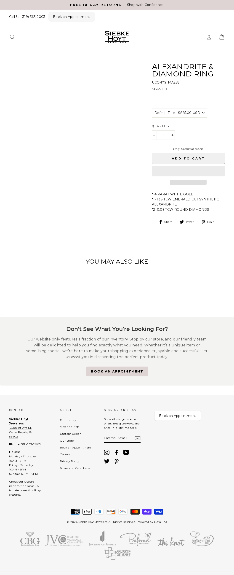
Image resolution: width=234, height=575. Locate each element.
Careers (65, 454)
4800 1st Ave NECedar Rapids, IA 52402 (20, 432)
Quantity (161, 126)
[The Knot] (171, 545)
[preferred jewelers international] (136, 545)
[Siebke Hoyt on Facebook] (116, 452)
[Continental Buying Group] (30, 545)
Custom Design (71, 433)
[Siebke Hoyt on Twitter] (106, 461)
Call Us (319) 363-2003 (27, 17)
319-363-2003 (31, 444)
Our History (68, 420)
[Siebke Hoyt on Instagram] (106, 452)
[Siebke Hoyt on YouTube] (126, 452)
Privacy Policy (69, 461)
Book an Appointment (71, 17)
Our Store (67, 440)
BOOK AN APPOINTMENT (117, 371)
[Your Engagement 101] (202, 545)
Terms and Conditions (75, 468)
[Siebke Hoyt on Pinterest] (116, 461)
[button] (188, 171)
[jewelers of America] (102, 545)
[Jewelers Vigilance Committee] (64, 545)
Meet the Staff (69, 427)
